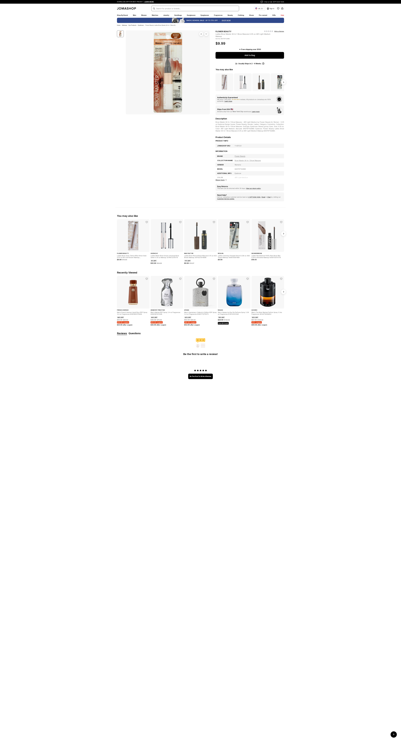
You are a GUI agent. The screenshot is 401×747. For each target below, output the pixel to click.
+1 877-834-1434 (254, 197)
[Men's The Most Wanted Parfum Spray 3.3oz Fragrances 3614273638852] (281, 279)
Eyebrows (141, 25)
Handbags (178, 15)
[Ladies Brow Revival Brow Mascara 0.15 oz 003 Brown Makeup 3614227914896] (214, 222)
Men (134, 15)
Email (263, 197)
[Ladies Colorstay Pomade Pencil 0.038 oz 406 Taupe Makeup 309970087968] (248, 222)
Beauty (230, 15)
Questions (135, 333)
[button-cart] (282, 8)
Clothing (241, 15)
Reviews (122, 333)
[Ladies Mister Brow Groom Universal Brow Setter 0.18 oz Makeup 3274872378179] (180, 222)
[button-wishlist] (278, 8)
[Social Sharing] (201, 34)
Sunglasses (191, 15)
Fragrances (218, 15)
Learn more (228, 101)
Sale (282, 15)
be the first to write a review (200, 376)
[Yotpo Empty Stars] (268, 31)
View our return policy (253, 188)
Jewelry (166, 15)
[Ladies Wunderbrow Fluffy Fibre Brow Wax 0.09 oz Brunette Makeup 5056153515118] (281, 222)
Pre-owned (263, 15)
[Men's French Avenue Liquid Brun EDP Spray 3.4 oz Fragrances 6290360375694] (147, 279)
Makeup (124, 25)
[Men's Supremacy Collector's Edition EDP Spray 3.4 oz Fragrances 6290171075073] (214, 279)
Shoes (251, 15)
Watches (155, 15)
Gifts (274, 15)
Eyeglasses (205, 15)
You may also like (224, 69)
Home (118, 25)
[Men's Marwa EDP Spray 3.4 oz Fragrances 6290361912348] (180, 279)
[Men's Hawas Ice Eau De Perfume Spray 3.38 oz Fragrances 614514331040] (248, 279)
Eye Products (132, 25)
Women (144, 15)
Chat (269, 197)
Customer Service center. (225, 199)
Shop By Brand (122, 15)
